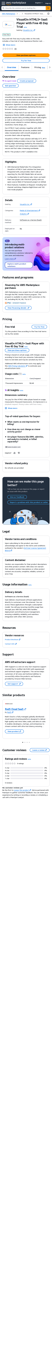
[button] (25, 27)
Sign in (48, 3)
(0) (15, 49)
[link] (35, 13)
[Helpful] (14, 453)
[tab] (12, 67)
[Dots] (23, 742)
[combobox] (23, 8)
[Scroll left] (2, 67)
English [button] (38, 3)
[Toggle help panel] (48, 14)
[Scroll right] (50, 67)
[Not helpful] (19, 453)
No (21, 229)
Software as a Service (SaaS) (30, 220)
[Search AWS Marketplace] (48, 8)
